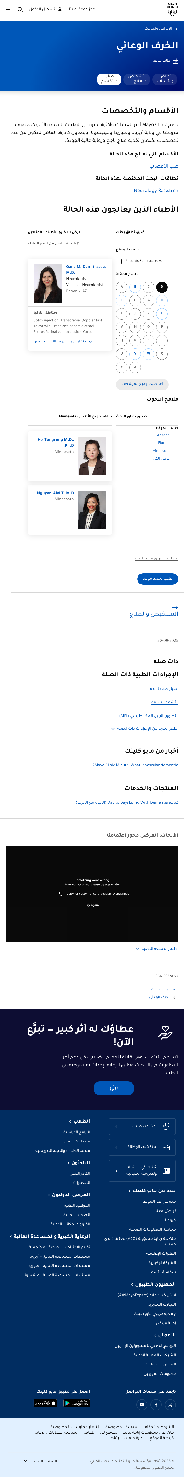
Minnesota (161, 451)
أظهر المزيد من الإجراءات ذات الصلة (147, 729)
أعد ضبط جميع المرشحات (142, 384)
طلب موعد (161, 61)
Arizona (163, 435)
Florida (164, 443)
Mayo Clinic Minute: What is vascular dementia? (135, 766)
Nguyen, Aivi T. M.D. (54, 494)
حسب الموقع (127, 250)
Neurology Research (156, 191)
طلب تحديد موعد (157, 579)
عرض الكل (161, 459)
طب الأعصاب (164, 167)
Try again (92, 905)
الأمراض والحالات (158, 29)
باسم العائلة (127, 275)
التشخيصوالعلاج (137, 79)
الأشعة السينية (164, 703)
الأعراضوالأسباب (165, 79)
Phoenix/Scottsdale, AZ (144, 261)
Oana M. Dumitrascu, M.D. (86, 270)
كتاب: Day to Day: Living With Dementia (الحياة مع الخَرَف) (127, 803)
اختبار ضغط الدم (164, 689)
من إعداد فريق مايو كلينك (156, 559)
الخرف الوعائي (147, 47)
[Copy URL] (61, 894)
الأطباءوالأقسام (109, 79)
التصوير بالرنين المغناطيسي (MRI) (148, 716)
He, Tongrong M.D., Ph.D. (56, 443)
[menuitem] (164, 79)
